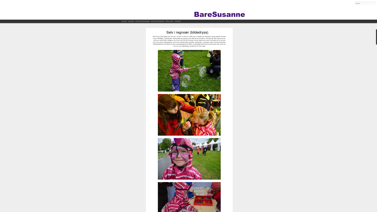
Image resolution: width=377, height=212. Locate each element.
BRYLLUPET (170, 21)
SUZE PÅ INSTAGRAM (142, 21)
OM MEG (131, 21)
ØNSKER (178, 21)
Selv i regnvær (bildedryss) (187, 32)
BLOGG (124, 21)
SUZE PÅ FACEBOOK (157, 21)
